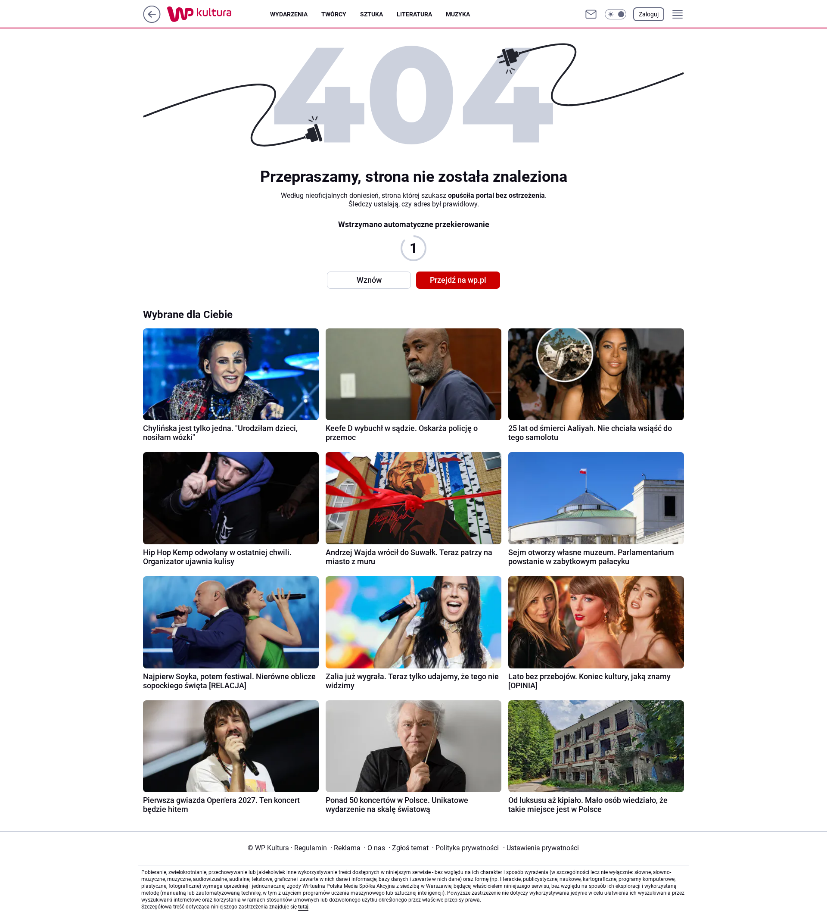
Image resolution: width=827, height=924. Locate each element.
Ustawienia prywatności (541, 848)
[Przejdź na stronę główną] (152, 20)
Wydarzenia (289, 14)
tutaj (303, 907)
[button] (615, 14)
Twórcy (333, 14)
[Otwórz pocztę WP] (591, 14)
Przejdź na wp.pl (458, 279)
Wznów (369, 279)
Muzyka (458, 14)
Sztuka (371, 14)
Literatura (414, 14)
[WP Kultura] (218, 14)
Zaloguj (649, 14)
